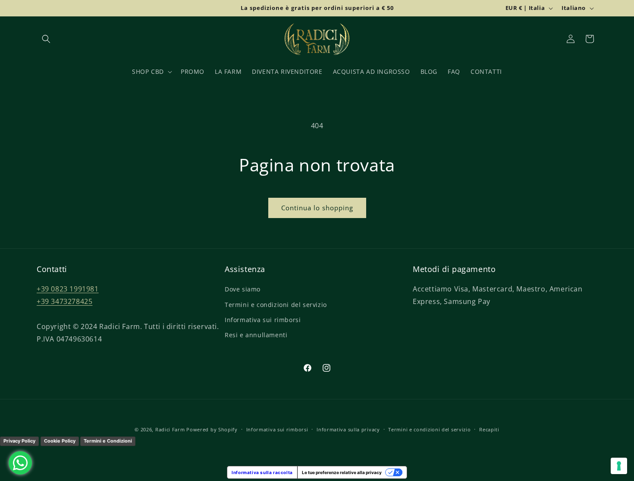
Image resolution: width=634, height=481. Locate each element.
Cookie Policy (59, 441)
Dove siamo (243, 289)
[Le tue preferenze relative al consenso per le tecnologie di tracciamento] (619, 466)
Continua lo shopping (317, 207)
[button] (46, 38)
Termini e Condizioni (108, 441)
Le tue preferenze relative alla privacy (342, 472)
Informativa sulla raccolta (262, 472)
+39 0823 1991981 (68, 289)
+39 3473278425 (64, 302)
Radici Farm (170, 429)
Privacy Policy (19, 441)
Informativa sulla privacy (348, 429)
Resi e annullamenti (256, 335)
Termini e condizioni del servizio (276, 305)
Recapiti (489, 429)
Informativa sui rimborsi (263, 320)
